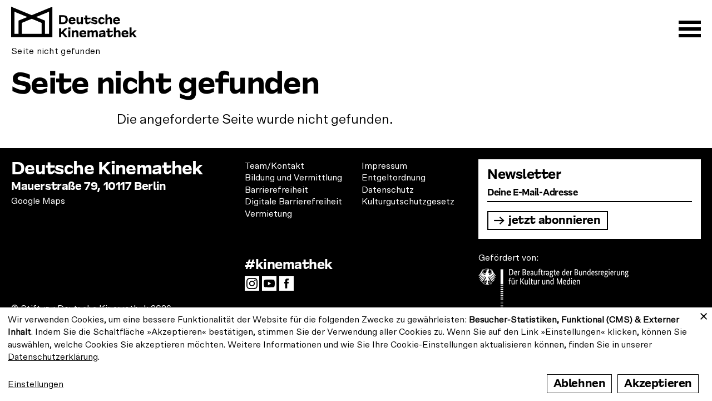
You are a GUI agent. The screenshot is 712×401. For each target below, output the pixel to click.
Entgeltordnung (394, 177)
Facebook (289, 287)
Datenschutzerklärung (53, 357)
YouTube (272, 287)
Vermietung (268, 213)
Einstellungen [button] (35, 384)
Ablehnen (579, 383)
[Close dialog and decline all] (703, 314)
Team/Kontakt (274, 166)
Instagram (254, 287)
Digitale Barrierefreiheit (293, 201)
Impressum (384, 166)
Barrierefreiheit (276, 189)
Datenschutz (388, 189)
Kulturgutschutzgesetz (408, 201)
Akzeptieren (658, 383)
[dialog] (356, 354)
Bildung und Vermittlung (293, 177)
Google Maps (38, 201)
